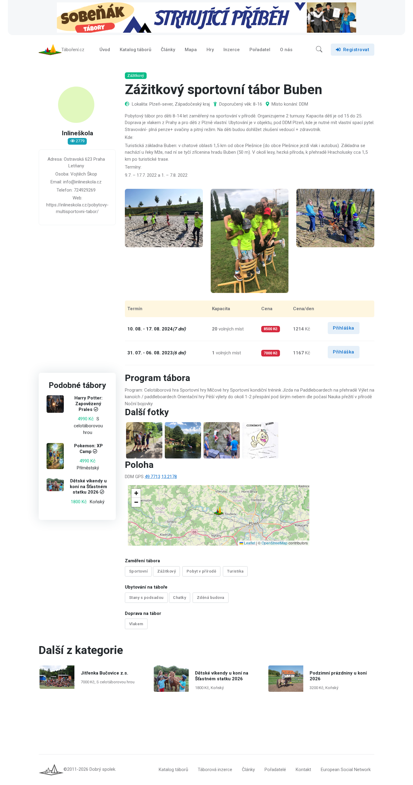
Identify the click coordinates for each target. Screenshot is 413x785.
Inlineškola (77, 133)
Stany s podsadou (146, 597)
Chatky (179, 597)
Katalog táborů (135, 49)
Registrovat (356, 49)
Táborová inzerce (215, 769)
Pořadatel (259, 49)
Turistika (235, 571)
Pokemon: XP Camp (88, 448)
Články (168, 49)
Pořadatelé (275, 769)
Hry (210, 49)
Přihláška (343, 328)
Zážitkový (166, 571)
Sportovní (138, 571)
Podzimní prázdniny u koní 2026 (337, 676)
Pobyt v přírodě (201, 571)
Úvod (104, 49)
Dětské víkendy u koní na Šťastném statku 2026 (88, 487)
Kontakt (303, 769)
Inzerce (231, 49)
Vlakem (136, 624)
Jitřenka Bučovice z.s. (104, 673)
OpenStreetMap (275, 542)
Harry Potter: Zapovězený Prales (88, 404)
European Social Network (346, 769)
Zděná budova (210, 597)
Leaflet (249, 542)
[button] (319, 50)
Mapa (191, 49)
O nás (286, 49)
